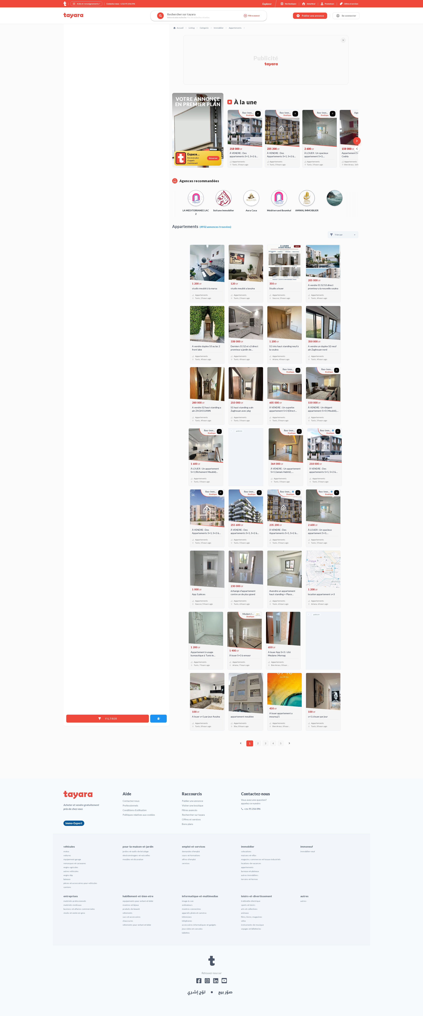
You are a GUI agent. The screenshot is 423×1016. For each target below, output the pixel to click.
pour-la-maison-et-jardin (138, 846)
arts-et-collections (249, 909)
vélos (243, 921)
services (186, 863)
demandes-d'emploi (191, 851)
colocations (246, 851)
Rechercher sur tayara (193, 814)
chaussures (128, 921)
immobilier (247, 846)
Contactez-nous (131, 800)
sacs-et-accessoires (131, 917)
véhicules (69, 846)
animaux (245, 913)
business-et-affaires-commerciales (79, 909)
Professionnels (130, 805)
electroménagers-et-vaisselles (136, 855)
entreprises (70, 896)
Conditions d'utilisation (135, 810)
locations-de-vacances (251, 863)
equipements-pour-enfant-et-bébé (138, 901)
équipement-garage (72, 859)
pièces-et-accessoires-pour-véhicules (80, 883)
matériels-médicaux (72, 905)
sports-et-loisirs (248, 905)
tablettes (186, 933)
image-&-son (187, 901)
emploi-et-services (193, 846)
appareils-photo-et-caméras (194, 913)
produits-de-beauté (131, 909)
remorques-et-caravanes (74, 863)
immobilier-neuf (307, 851)
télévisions (187, 917)
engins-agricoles (70, 867)
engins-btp (68, 875)
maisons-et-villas (248, 855)
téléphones (187, 921)
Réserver (213, 158)
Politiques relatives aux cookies (139, 814)
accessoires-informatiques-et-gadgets (199, 925)
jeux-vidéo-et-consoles (192, 929)
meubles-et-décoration (133, 859)
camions (67, 887)
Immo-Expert (73, 823)
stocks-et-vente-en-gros (74, 913)
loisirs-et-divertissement (256, 896)
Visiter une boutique (192, 805)
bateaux (66, 879)
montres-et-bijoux (131, 905)
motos (66, 851)
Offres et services (191, 819)
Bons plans (187, 824)
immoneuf (306, 846)
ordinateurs (187, 905)
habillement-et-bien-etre (138, 896)
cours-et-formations (191, 855)
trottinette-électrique (250, 901)
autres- (303, 901)
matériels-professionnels (74, 901)
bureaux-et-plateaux (250, 871)
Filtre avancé (254, 15)
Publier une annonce (192, 800)
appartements (247, 867)
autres (304, 896)
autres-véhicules (70, 871)
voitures (67, 855)
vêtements (127, 913)
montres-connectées (191, 909)
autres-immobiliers (249, 875)
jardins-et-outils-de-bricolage (136, 851)
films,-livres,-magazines (251, 917)
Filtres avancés (189, 810)
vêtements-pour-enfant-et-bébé (137, 925)
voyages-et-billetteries (251, 929)
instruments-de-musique (252, 925)
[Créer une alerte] (158, 719)
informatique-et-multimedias (200, 896)
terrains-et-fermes (249, 879)
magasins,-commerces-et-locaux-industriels (261, 859)
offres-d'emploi (189, 859)
